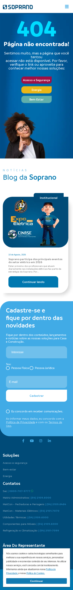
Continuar (36, 580)
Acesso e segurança (15, 462)
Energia (37, 90)
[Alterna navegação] (66, 6)
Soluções (11, 455)
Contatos (11, 483)
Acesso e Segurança (36, 80)
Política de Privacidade (20, 422)
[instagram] (40, 441)
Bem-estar (9, 469)
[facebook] (23, 441)
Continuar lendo (33, 282)
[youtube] (32, 441)
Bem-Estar (36, 99)
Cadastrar (37, 396)
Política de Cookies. (35, 573)
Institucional (48, 198)
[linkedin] (49, 441)
